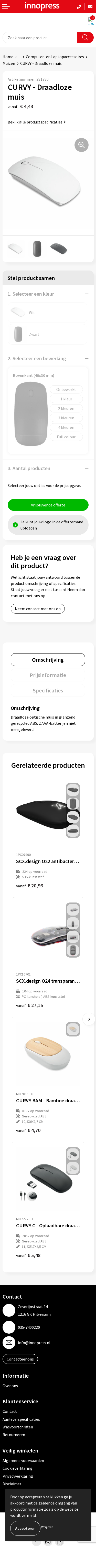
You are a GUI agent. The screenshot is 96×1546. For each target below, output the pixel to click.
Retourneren (14, 1434)
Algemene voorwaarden (23, 1460)
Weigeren (47, 1527)
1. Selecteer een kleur (31, 293)
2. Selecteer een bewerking (37, 358)
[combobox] (40, 37)
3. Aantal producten (29, 468)
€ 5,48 (28, 1255)
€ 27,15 (29, 1005)
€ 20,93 (29, 885)
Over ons (10, 1385)
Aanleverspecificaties (21, 1419)
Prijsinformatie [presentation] (48, 675)
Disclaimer (12, 1483)
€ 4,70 (28, 1130)
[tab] (48, 659)
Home (8, 56)
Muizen (9, 63)
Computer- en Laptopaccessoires (55, 56)
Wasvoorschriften (18, 1426)
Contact (10, 1411)
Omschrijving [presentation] (48, 659)
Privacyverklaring (18, 1476)
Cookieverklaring (18, 1468)
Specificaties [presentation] (48, 690)
